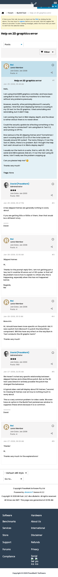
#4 (53, 316)
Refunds (35, 542)
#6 (53, 441)
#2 (53, 203)
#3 (53, 254)
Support (7, 542)
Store (5, 535)
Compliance (9, 556)
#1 (53, 80)
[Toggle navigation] (55, 3)
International (38, 528)
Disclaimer (36, 535)
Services (7, 528)
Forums (7, 549)
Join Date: (14, 70)
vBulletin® (28, 492)
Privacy (35, 549)
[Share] (51, 73)
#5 (53, 372)
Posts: (13, 73)
